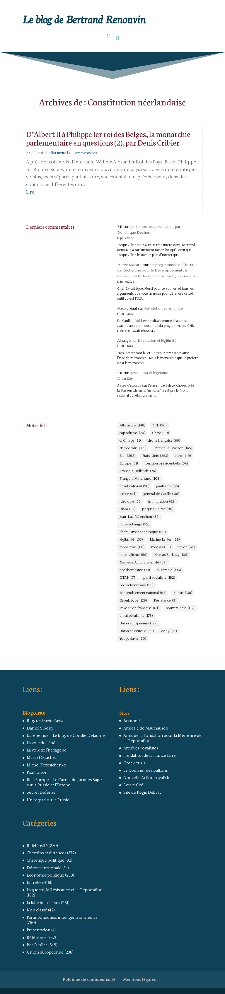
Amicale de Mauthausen (145, 728)
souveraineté (180, 608)
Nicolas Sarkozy (171, 555)
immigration (161, 501)
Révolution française (139, 608)
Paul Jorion (37, 772)
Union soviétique (137, 631)
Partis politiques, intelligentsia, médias (62, 917)
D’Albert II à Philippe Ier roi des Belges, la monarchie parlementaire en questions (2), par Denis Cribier (108, 138)
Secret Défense (41, 792)
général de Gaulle (161, 494)
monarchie (132, 547)
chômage (130, 441)
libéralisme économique (143, 532)
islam (127, 509)
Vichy (169, 631)
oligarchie (169, 570)
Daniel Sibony (40, 728)
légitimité (131, 540)
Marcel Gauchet (41, 757)
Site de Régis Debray (142, 792)
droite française (164, 441)
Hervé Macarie (129, 265)
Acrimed (131, 720)
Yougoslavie (133, 639)
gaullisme (167, 486)
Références (37, 937)
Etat (127, 456)
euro (183, 456)
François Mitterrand (140, 479)
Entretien (35, 882)
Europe (129, 463)
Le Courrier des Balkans (145, 770)
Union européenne (138, 623)
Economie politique (45, 875)
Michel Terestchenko (46, 765)
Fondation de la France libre (149, 755)
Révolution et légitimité (163, 308)
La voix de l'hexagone (47, 750)
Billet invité (57, 153)
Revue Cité (133, 785)
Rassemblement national (143, 593)
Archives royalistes (140, 748)
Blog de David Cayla (45, 720)
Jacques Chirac (157, 509)
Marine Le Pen (165, 540)
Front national (134, 486)
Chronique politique (45, 860)
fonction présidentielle (166, 463)
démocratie (133, 448)
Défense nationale (44, 868)
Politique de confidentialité (89, 979)
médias (161, 547)
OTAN (128, 578)
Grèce (128, 494)
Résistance (165, 600)
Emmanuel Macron (172, 448)
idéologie (130, 501)
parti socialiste (159, 578)
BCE (159, 425)
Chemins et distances (46, 853)
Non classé (37, 910)
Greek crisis (134, 763)
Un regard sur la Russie (48, 800)
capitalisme (132, 433)
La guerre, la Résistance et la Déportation (65, 890)
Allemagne (132, 425)
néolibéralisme (135, 570)
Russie (182, 593)
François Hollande (138, 471)
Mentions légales (139, 979)
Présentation (38, 930)
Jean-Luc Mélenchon (139, 517)
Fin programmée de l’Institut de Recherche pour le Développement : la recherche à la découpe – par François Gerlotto (157, 270)
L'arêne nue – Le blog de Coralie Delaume (66, 735)
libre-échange (134, 524)
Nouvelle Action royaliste (143, 562)
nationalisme (133, 555)
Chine (160, 433)
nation (186, 547)
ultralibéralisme (136, 616)
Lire (30, 192)
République (133, 600)
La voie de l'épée (42, 743)
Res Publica (37, 945)
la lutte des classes (43, 903)
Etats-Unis (155, 456)
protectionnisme (136, 585)
